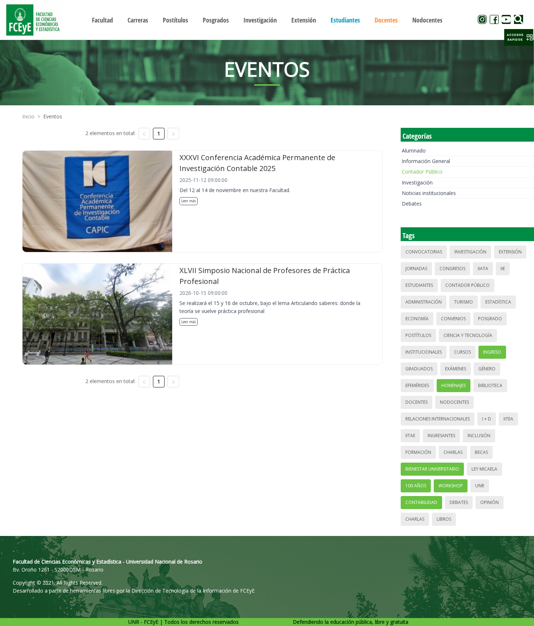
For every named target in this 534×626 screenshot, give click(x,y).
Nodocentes (454, 402)
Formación (418, 452)
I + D (486, 419)
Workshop (450, 486)
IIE (503, 268)
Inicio (28, 116)
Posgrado (490, 319)
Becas (481, 452)
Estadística (498, 302)
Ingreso (492, 352)
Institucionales (423, 352)
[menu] (267, 20)
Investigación (417, 182)
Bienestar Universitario (432, 469)
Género (486, 369)
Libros (444, 519)
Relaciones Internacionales (437, 419)
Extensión (510, 252)
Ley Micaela (484, 469)
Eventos (52, 116)
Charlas (453, 452)
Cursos (462, 352)
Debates (412, 203)
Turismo (463, 302)
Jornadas (416, 268)
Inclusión (479, 435)
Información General (426, 161)
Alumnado (414, 150)
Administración (423, 302)
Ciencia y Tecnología (468, 335)
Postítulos (418, 335)
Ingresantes (441, 435)
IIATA (483, 268)
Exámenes (455, 369)
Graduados (419, 369)
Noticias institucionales (429, 193)
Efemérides (417, 385)
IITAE (410, 435)
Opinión (489, 502)
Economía (417, 319)
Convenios (453, 319)
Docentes (416, 402)
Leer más (188, 200)
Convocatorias (423, 252)
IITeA (508, 419)
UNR (479, 486)
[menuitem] (102, 20)
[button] (518, 37)
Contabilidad (421, 502)
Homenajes (453, 385)
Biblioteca (490, 385)
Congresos (452, 268)
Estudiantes (419, 285)
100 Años (415, 486)
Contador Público (422, 171)
